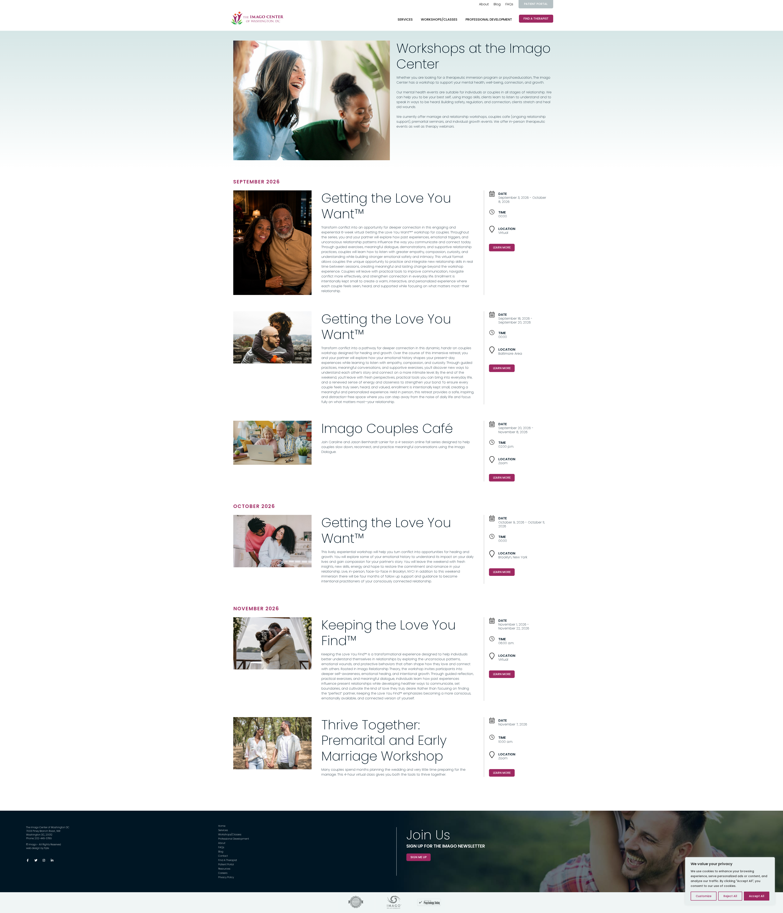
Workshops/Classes (439, 19)
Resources (224, 868)
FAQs (509, 4)
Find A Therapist (536, 19)
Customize (703, 896)
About (484, 4)
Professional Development (489, 19)
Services (405, 19)
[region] (730, 881)
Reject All (730, 896)
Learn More (502, 247)
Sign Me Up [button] (418, 857)
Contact (223, 856)
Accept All (756, 896)
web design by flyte (37, 848)
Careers (222, 873)
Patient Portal (535, 4)
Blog (497, 4)
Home (221, 826)
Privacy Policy (226, 877)
